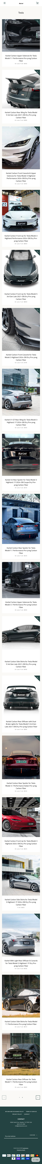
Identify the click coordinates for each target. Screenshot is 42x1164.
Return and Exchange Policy (14, 1111)
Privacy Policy (17, 1114)
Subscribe (32, 1135)
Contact (27, 1114)
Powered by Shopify (21, 1150)
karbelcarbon (25, 1148)
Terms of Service (31, 1111)
